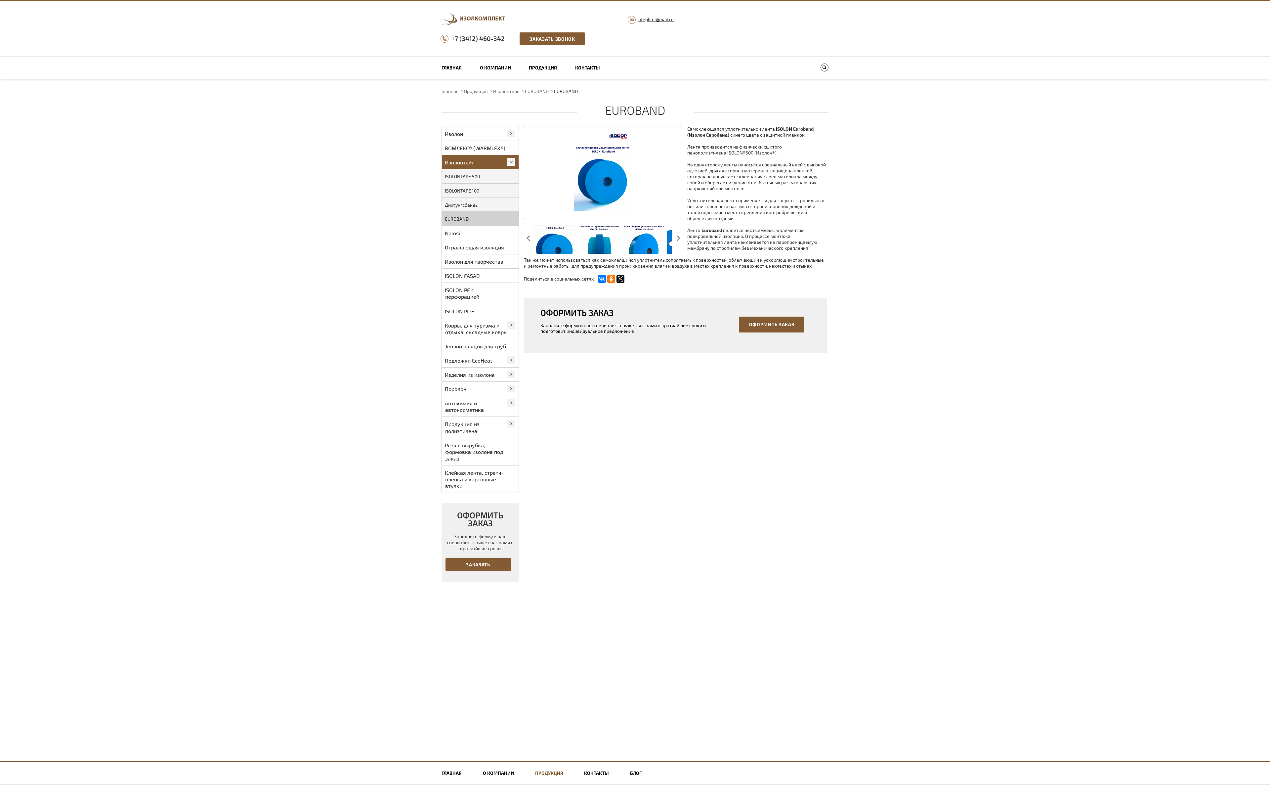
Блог (636, 773)
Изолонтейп (506, 91)
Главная (452, 67)
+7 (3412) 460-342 (478, 38)
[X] (620, 279)
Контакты (587, 67)
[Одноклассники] (611, 279)
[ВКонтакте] (602, 279)
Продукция (543, 67)
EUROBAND (537, 91)
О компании (495, 67)
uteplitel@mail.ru (656, 19)
